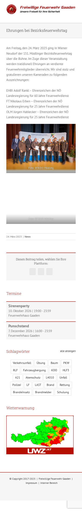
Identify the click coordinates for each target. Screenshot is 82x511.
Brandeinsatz (21, 392)
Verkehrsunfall (22, 363)
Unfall (63, 377)
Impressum (31, 482)
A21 (17, 377)
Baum (54, 363)
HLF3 (66, 370)
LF (27, 385)
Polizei (16, 385)
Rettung (65, 385)
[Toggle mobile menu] (74, 16)
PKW (66, 363)
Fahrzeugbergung (34, 370)
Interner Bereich (49, 482)
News (27, 236)
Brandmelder (43, 392)
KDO (54, 370)
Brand (50, 385)
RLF (15, 370)
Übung (41, 363)
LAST (38, 385)
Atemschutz (33, 377)
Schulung (63, 392)
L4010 (50, 377)
